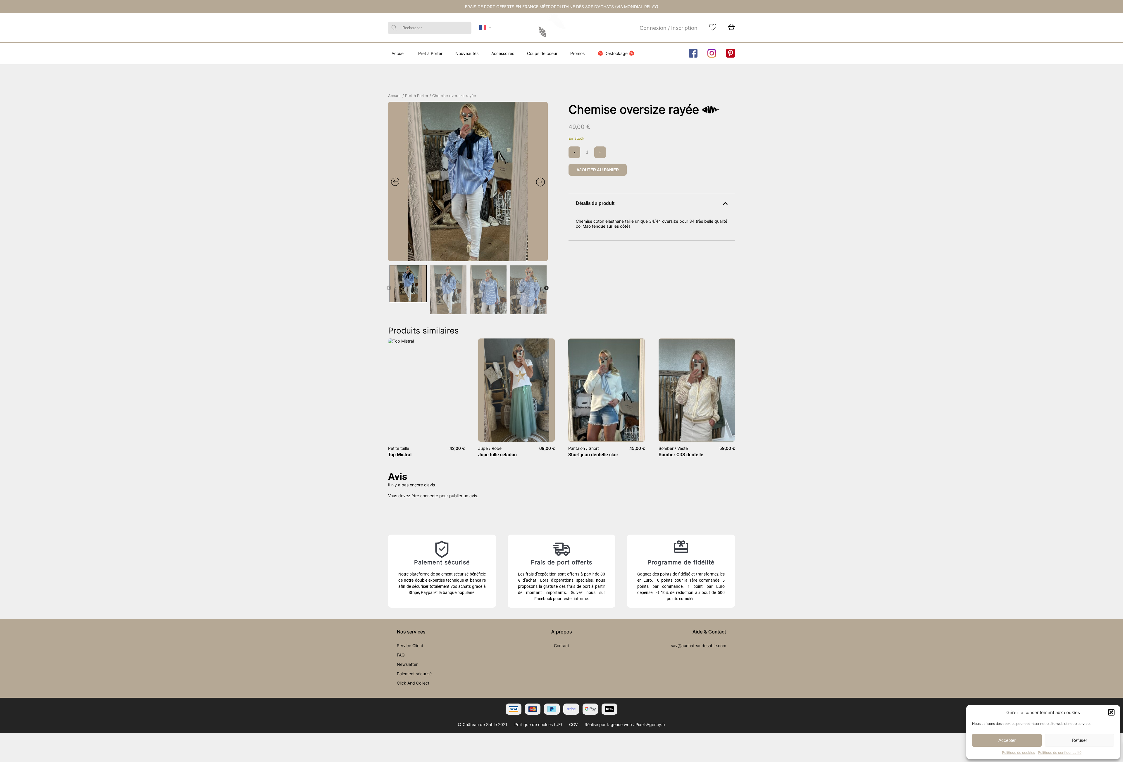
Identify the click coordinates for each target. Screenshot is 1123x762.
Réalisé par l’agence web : (609, 724)
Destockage (616, 53)
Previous (389, 288)
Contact (561, 645)
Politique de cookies (1018, 752)
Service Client (410, 645)
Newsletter (407, 664)
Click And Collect (413, 682)
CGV (573, 724)
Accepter (1007, 740)
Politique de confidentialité (1059, 752)
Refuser (1079, 740)
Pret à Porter (430, 53)
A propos (561, 632)
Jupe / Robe (490, 448)
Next (546, 288)
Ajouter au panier (597, 169)
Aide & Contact (709, 632)
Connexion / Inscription (668, 28)
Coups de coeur (542, 53)
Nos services (411, 632)
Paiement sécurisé (414, 673)
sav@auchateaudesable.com (698, 645)
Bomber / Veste (673, 448)
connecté (429, 495)
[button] (1111, 712)
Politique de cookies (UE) (538, 724)
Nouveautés (466, 53)
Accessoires (502, 53)
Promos (577, 53)
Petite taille (398, 448)
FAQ (401, 654)
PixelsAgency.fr (650, 724)
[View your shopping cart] (731, 29)
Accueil (398, 53)
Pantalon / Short (583, 448)
